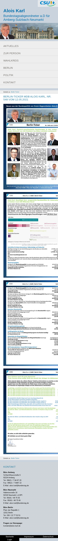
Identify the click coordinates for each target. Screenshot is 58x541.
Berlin (8, 67)
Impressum (29, 536)
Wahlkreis (11, 60)
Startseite (10, 536)
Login (9, 539)
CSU (48, 3)
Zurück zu (11, 92)
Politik (8, 75)
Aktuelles (11, 46)
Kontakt (9, 82)
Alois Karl (14, 10)
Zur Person (12, 53)
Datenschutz (48, 536)
